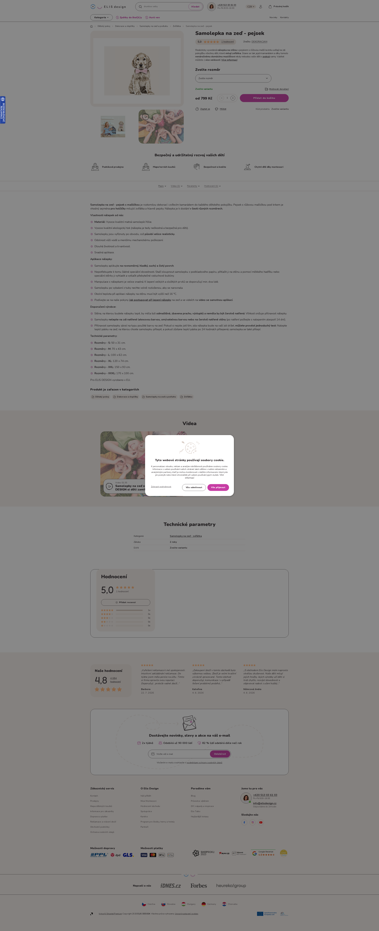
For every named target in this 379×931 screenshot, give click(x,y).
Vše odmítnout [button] (194, 487)
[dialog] (189, 465)
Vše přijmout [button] (218, 487)
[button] (161, 486)
